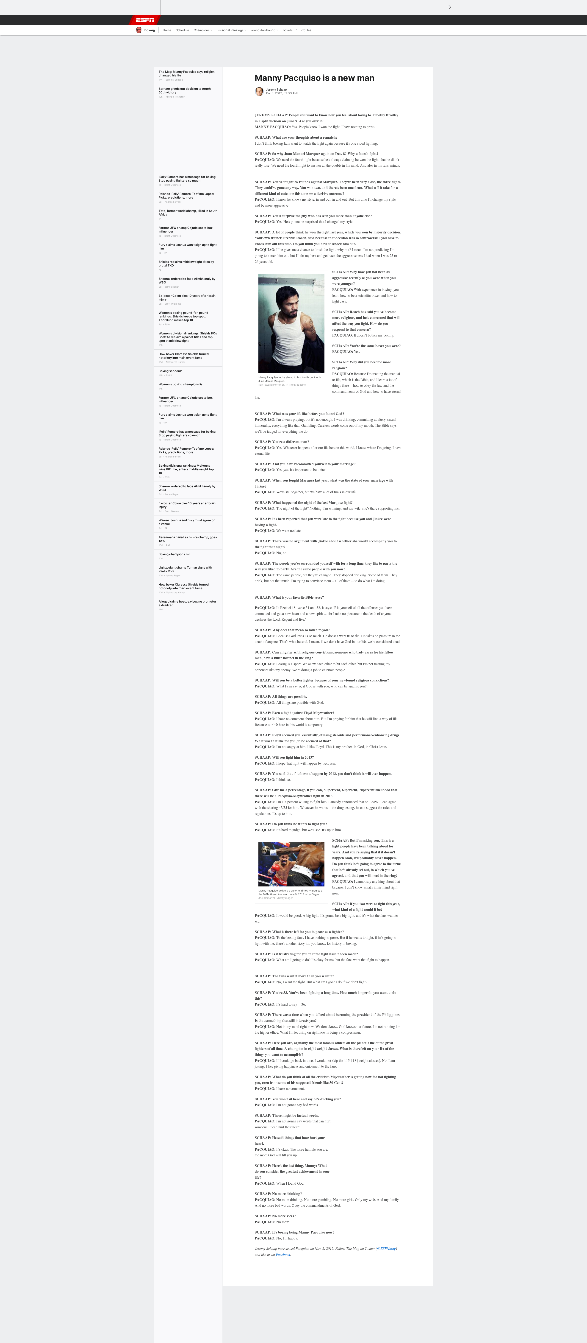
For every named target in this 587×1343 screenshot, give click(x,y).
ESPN (145, 20)
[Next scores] (449, 7)
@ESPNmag (386, 1248)
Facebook (283, 1254)
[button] (439, 20)
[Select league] (147, 7)
